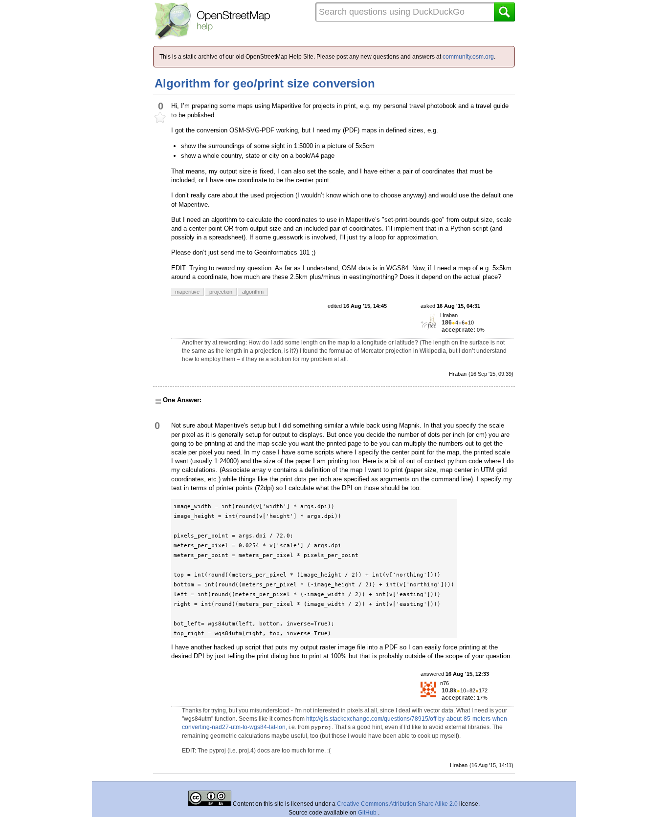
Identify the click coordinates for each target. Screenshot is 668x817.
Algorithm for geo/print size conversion (265, 83)
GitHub (368, 812)
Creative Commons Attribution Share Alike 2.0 (397, 803)
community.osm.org (468, 56)
